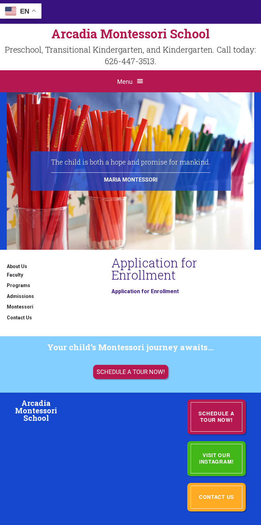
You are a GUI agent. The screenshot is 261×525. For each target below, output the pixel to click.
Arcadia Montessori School (130, 33)
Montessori (20, 307)
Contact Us (19, 317)
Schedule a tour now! (131, 371)
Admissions (20, 296)
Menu (125, 81)
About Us (17, 266)
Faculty (15, 275)
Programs (18, 285)
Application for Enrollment (145, 291)
